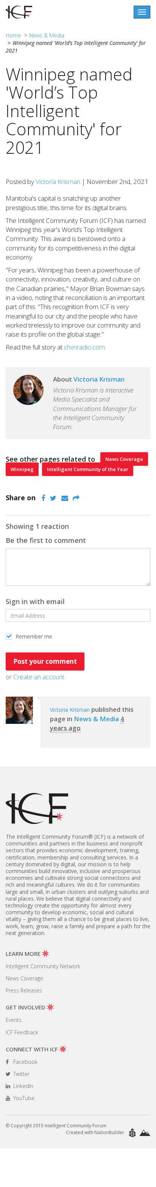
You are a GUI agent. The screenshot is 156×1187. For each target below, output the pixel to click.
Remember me (33, 636)
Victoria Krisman (58, 181)
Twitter (21, 1073)
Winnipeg (22, 469)
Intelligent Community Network (43, 966)
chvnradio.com (84, 347)
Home (13, 35)
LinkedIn (22, 1086)
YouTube (23, 1098)
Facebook (24, 1061)
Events (14, 1019)
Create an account (38, 676)
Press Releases (24, 990)
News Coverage (124, 459)
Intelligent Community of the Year (87, 469)
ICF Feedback (22, 1032)
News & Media (46, 35)
